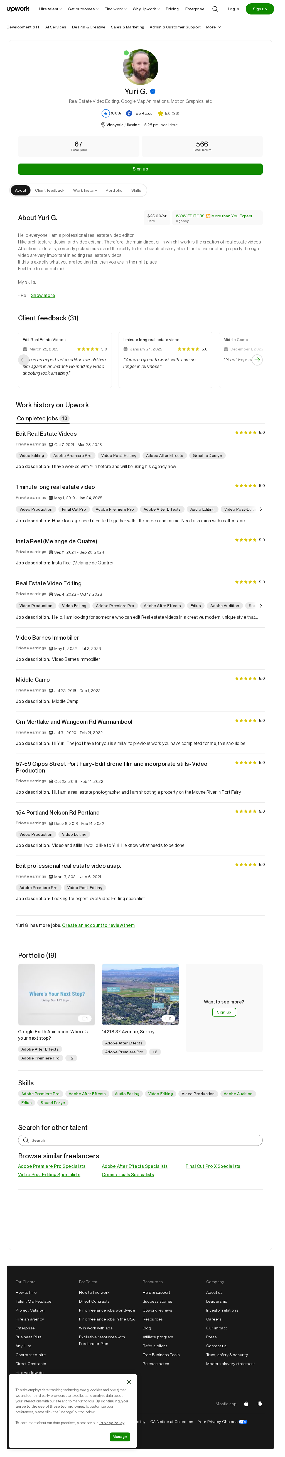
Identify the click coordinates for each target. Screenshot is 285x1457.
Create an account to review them (98, 925)
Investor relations (222, 1310)
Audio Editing (127, 1093)
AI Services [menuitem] (55, 27)
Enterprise (25, 1328)
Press (211, 1337)
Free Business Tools (161, 1355)
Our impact (216, 1328)
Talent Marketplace (33, 1301)
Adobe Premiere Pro (40, 1093)
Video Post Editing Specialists (49, 1174)
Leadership (216, 1301)
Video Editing (160, 1093)
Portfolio (114, 190)
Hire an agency (30, 1319)
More (211, 27)
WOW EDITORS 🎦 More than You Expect (214, 216)
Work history (85, 190)
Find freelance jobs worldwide (107, 1310)
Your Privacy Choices (223, 1421)
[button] (152, 91)
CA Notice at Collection (171, 1421)
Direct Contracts (31, 1363)
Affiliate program (158, 1337)
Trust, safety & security (227, 1355)
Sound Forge (53, 1102)
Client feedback (49, 190)
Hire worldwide (30, 1372)
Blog (147, 1328)
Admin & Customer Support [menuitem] (175, 27)
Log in (233, 9)
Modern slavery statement (230, 1363)
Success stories (157, 1301)
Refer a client (155, 1346)
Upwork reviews (157, 1310)
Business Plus (28, 1337)
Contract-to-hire (31, 1355)
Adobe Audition (238, 1093)
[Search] (215, 9)
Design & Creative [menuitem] (88, 27)
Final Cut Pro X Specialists (213, 1166)
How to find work (94, 1292)
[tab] (43, 418)
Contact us (216, 1346)
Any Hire (23, 1346)
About (20, 190)
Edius (26, 1102)
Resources (153, 1319)
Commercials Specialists (128, 1174)
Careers (213, 1319)
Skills (136, 190)
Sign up (260, 9)
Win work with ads (95, 1328)
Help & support (156, 1292)
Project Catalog (30, 1310)
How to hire (26, 1292)
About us (214, 1292)
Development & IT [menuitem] (23, 27)
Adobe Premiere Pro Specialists (51, 1166)
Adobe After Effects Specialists (135, 1166)
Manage (120, 1437)
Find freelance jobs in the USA (107, 1319)
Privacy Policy (111, 1423)
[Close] (129, 1382)
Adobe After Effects (87, 1093)
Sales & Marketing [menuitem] (127, 27)
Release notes (156, 1363)
